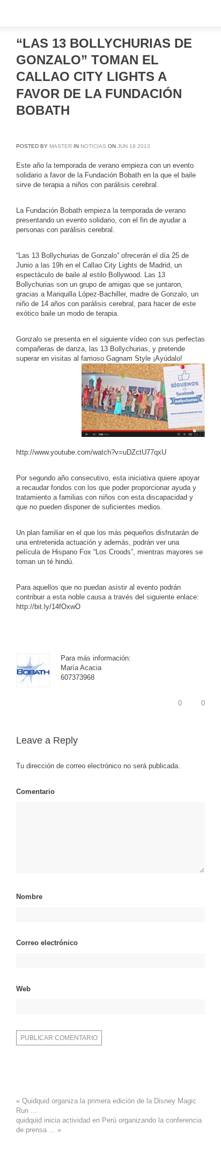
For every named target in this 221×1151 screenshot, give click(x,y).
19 (132, 146)
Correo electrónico (47, 943)
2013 (143, 146)
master (60, 146)
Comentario (35, 792)
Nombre (29, 897)
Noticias (93, 146)
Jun (122, 146)
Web (23, 989)
